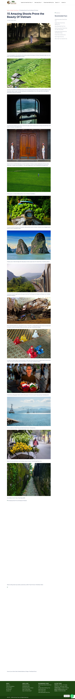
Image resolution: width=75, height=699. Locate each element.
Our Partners (8, 689)
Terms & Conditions (10, 686)
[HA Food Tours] (11, 2)
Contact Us (63, 2)
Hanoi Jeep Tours (38, 2)
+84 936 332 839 (61, 690)
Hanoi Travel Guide (26, 689)
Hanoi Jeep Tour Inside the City (61, 38)
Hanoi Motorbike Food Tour (60, 26)
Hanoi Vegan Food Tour (59, 36)
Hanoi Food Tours (42, 689)
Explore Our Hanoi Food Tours (26, 2)
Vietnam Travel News (14, 10)
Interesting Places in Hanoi (27, 687)
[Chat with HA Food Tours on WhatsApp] (72, 696)
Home (8, 10)
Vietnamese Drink (26, 686)
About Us (57, 2)
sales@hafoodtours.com (62, 689)
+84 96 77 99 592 (65, 687)
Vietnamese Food (25, 684)
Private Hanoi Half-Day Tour (49, 2)
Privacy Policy (9, 687)
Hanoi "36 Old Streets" (27, 690)
